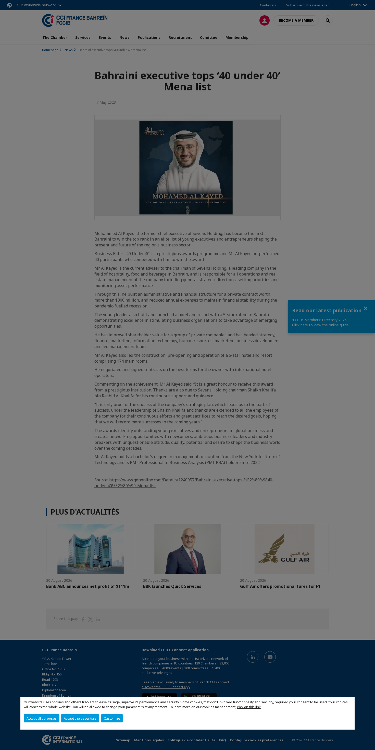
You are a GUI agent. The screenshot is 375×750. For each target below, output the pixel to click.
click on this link (249, 707)
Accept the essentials (80, 718)
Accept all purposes (42, 718)
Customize (112, 718)
